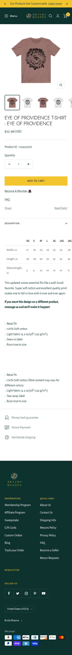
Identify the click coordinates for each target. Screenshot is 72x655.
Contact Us (46, 512)
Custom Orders (13, 535)
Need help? (60, 208)
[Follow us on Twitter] (17, 593)
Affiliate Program (15, 512)
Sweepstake (12, 520)
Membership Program (18, 505)
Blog (7, 542)
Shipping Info (48, 520)
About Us (45, 505)
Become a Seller (49, 550)
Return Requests (49, 558)
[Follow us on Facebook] (9, 593)
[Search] (50, 16)
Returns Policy (48, 527)
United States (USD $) (18, 609)
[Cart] (65, 16)
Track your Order (14, 550)
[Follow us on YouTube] (43, 593)
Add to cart (36, 181)
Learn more (55, 3)
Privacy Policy (48, 535)
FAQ (7, 199)
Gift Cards (10, 527)
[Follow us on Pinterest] (35, 593)
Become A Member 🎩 (18, 191)
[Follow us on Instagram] (26, 593)
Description (12, 223)
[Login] (58, 15)
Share (8, 208)
